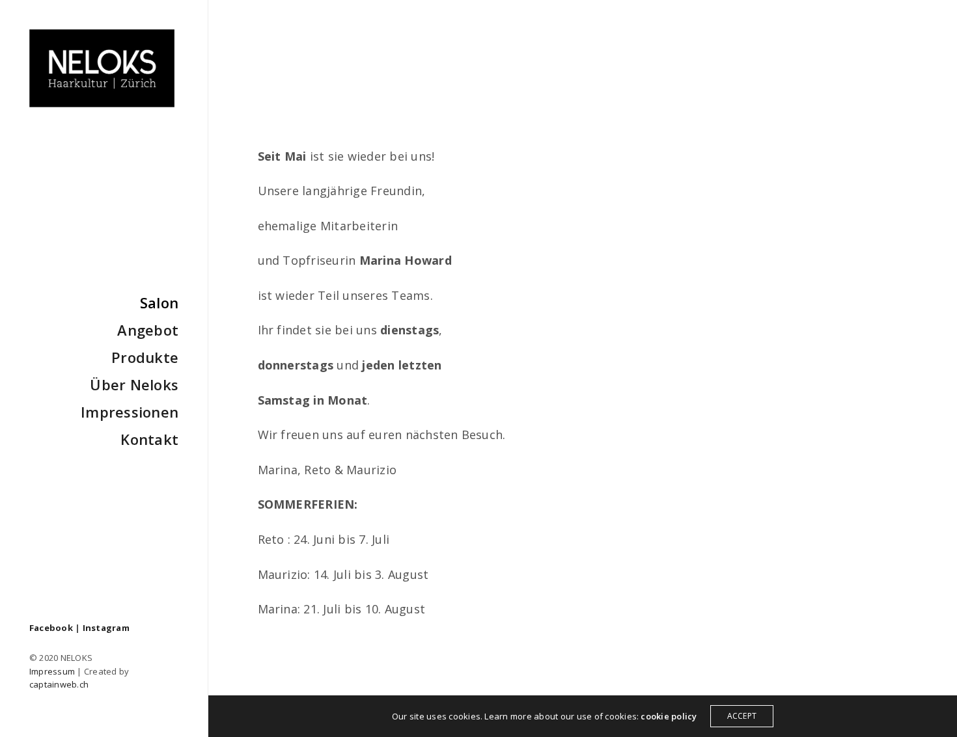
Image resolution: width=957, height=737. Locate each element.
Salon (159, 302)
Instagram (106, 628)
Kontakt (149, 439)
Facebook (51, 628)
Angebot (147, 330)
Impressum (52, 671)
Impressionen (129, 412)
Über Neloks (134, 384)
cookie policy (669, 716)
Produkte (144, 357)
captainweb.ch (59, 684)
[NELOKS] (101, 68)
